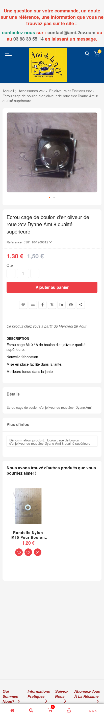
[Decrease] (11, 273)
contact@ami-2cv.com (71, 32)
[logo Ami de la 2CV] (48, 64)
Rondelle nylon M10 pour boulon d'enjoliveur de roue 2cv (28, 535)
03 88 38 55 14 (28, 38)
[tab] (52, 394)
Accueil (8, 90)
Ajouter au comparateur (33, 305)
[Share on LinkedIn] (61, 305)
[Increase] (35, 273)
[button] (49, 197)
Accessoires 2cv (31, 90)
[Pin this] (71, 305)
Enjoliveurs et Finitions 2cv (70, 90)
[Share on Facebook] (42, 305)
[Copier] (50, 242)
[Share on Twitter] (52, 305)
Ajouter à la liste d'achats (23, 305)
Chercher (87, 53)
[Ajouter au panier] (19, 552)
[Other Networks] (81, 305)
